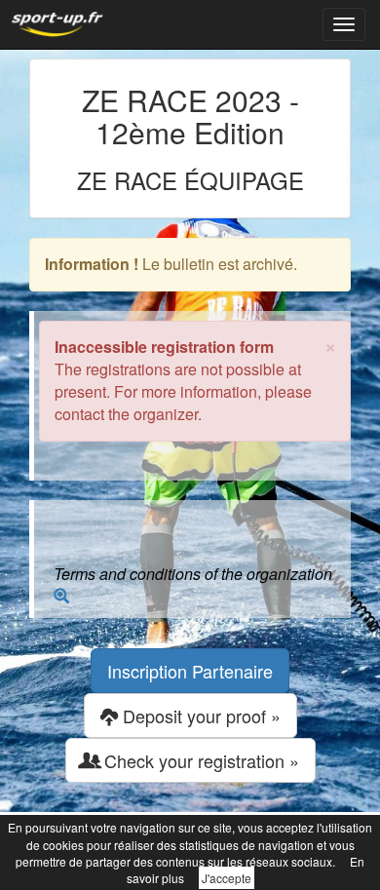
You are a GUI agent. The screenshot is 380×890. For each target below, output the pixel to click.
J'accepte (226, 878)
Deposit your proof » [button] (199, 715)
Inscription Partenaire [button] (190, 670)
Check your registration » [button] (199, 760)
